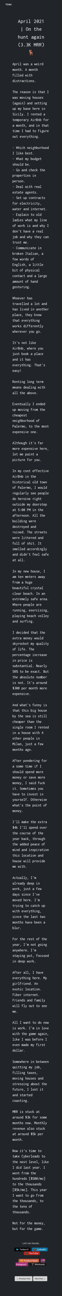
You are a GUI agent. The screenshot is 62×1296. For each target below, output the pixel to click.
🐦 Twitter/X (22, 1249)
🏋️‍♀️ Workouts (38, 1264)
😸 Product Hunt (28, 1260)
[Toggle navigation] (55, 4)
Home (9, 4)
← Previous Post (23, 1279)
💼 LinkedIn (40, 1249)
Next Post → (40, 1279)
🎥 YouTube (31, 1253)
